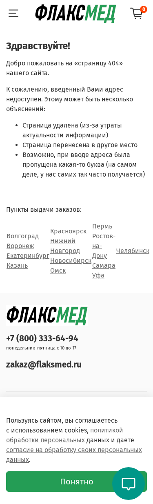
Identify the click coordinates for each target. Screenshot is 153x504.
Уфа (98, 275)
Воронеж (20, 246)
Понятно (76, 481)
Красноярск (68, 231)
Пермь (102, 226)
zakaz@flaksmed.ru (44, 365)
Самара (103, 265)
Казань (17, 265)
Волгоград (23, 236)
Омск (58, 270)
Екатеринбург (28, 256)
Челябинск (132, 251)
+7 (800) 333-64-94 (42, 339)
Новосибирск (70, 260)
